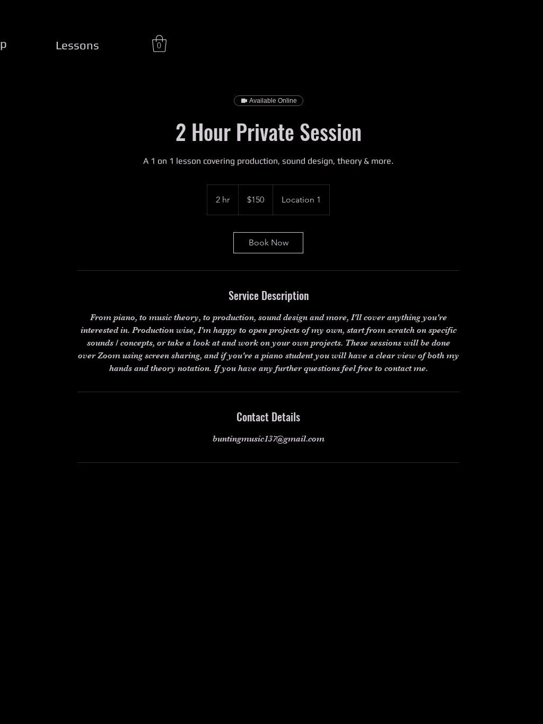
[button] (159, 43)
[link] (268, 242)
